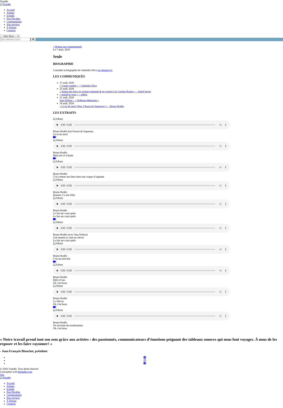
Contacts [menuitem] (11, 403)
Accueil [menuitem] (11, 383)
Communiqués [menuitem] (14, 395)
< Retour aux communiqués (67, 46)
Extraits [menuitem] (10, 389)
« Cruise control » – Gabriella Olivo (78, 85)
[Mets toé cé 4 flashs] (54, 137)
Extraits (10, 15)
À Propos (11, 27)
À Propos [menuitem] (11, 401)
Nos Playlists (13, 18)
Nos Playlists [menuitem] (13, 392)
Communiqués (14, 21)
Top (2, 374)
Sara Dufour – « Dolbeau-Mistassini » (79, 100)
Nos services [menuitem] (13, 398)
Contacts (11, 30)
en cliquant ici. (105, 70)
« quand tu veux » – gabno (73, 94)
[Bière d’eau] (54, 261)
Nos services (13, 24)
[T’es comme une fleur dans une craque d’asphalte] (54, 158)
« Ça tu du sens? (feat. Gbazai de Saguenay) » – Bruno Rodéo (92, 106)
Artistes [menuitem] (10, 386)
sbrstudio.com (25, 371)
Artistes (10, 12)
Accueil (11, 9)
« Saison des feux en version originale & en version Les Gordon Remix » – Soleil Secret (105, 91)
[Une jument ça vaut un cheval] (54, 219)
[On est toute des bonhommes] (54, 307)
